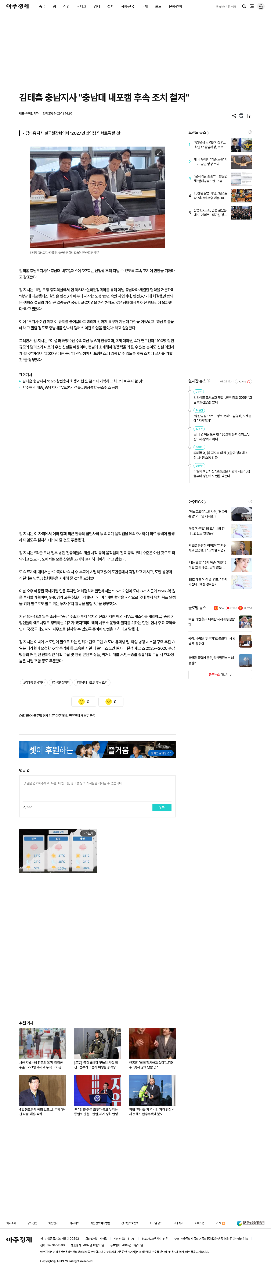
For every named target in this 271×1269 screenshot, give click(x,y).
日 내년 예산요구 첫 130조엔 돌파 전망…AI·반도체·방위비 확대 (222, 436)
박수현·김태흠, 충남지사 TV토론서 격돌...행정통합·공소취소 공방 (70, 387)
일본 (234, 608)
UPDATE (241, 381)
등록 (162, 807)
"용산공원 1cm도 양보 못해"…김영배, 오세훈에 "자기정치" (222, 418)
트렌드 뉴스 (197, 132)
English (220, 6)
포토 (158, 6)
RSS (218, 1223)
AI (54, 6)
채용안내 (53, 1223)
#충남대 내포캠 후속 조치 (92, 682)
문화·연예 (175, 6)
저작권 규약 (156, 1223)
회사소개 (11, 1223)
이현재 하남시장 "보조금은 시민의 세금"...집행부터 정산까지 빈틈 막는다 (222, 473)
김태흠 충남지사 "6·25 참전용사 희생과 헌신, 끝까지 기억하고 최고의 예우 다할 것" (82, 381)
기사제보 (74, 1223)
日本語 (232, 6)
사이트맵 (200, 1223)
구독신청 (32, 1223)
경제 (97, 6)
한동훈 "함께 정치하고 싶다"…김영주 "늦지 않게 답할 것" (151, 1065)
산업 (66, 6)
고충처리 (178, 1223)
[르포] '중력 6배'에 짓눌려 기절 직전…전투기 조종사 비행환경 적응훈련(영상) (96, 1065)
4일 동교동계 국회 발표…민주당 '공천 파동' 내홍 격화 (42, 1112)
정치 (110, 6)
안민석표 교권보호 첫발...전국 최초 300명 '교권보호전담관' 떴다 (223, 400)
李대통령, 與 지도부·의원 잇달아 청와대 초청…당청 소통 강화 (221, 455)
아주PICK (195, 501)
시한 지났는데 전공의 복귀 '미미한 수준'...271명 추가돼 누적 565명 (41, 1065)
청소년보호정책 (129, 1223)
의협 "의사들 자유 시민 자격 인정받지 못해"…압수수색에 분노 (151, 1112)
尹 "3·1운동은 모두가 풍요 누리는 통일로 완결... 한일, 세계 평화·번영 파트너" (96, 1112)
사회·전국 (127, 6)
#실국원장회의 (61, 682)
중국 (42, 6)
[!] (250, 132)
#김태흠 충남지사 (33, 682)
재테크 (81, 6)
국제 (145, 6)
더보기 (208, 676)
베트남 (248, 608)
